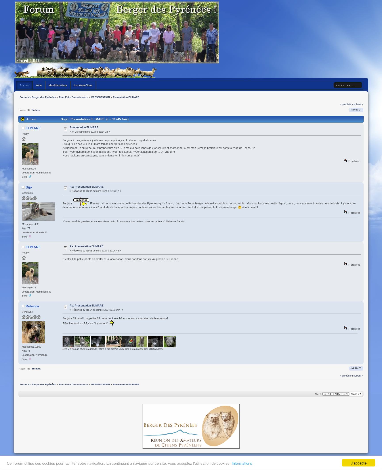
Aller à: (318, 394)
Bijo (29, 187)
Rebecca (32, 306)
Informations (242, 463)
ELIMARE (33, 128)
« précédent (346, 104)
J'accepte (359, 463)
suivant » (358, 104)
